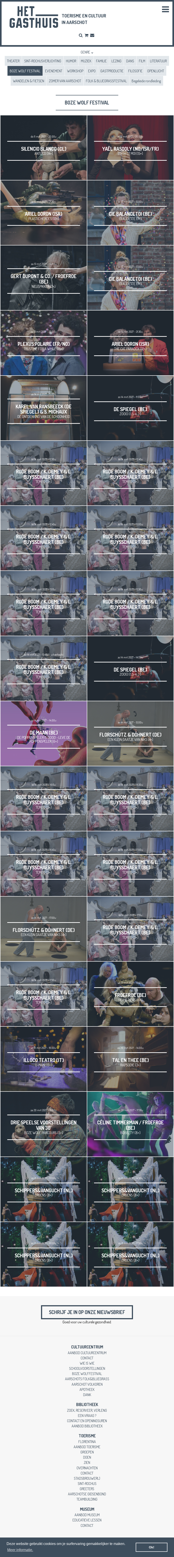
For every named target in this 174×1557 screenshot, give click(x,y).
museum (87, 1509)
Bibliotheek (87, 1404)
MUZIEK (86, 60)
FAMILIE (101, 60)
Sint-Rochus (87, 1483)
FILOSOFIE (135, 70)
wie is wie (87, 1363)
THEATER (13, 60)
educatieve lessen (87, 1520)
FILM (142, 60)
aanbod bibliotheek (87, 1426)
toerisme (87, 1435)
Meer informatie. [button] (20, 1550)
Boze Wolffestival (87, 1373)
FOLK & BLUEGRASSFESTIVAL (106, 80)
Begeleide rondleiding (146, 80)
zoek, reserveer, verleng (87, 1410)
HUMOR (71, 60)
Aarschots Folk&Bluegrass (87, 1378)
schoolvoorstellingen (87, 1368)
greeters (87, 1488)
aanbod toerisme (87, 1446)
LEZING (116, 60)
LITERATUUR (158, 60)
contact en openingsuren (87, 1420)
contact (87, 1358)
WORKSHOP (75, 70)
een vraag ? (87, 1415)
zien (87, 1462)
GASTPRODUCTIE (111, 70)
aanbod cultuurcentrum (87, 1352)
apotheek (87, 1389)
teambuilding (87, 1499)
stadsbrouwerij (87, 1478)
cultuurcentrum (87, 1346)
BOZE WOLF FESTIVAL (25, 70)
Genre (85, 52)
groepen (87, 1452)
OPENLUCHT (155, 70)
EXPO (92, 70)
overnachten (87, 1467)
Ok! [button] (151, 1547)
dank (87, 1394)
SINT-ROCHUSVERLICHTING (42, 60)
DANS (130, 60)
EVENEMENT (53, 70)
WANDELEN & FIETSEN (28, 80)
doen (87, 1457)
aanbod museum (87, 1514)
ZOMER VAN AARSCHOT (65, 80)
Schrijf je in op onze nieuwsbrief (87, 1312)
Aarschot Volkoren (87, 1384)
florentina (87, 1441)
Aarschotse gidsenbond (87, 1494)
